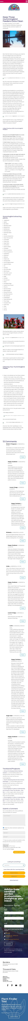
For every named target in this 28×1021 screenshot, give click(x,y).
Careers (5, 979)
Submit (8, 944)
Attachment (6, 844)
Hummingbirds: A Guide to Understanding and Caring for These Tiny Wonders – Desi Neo (14, 790)
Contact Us (5, 980)
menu (1, 1)
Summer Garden (15, 26)
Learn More (14, 1016)
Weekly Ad (14, 876)
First (5, 915)
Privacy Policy (6, 977)
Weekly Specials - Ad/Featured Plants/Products (12, 936)
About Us (5, 976)
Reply (22, 457)
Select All (8, 933)
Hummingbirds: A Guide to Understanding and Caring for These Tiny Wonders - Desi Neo (14, 799)
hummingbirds (6, 25)
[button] (27, 1)
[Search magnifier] (24, 865)
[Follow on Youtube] (16, 985)
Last (5, 920)
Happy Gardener (8, 23)
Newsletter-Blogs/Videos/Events (12, 939)
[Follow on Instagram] (20, 985)
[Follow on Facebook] (8, 985)
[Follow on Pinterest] (12, 985)
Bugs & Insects (14, 872)
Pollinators (13, 25)
